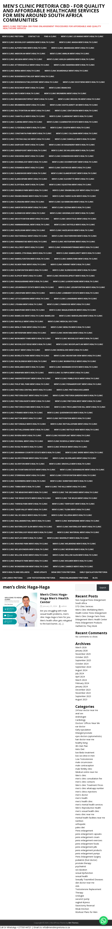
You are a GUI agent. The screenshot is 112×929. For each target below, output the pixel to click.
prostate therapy (83, 863)
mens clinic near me (84, 814)
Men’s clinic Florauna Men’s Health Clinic (23, 202)
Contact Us (34, 36)
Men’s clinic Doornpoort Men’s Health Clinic (75, 162)
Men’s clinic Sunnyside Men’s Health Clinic (71, 481)
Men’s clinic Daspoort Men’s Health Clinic (23, 145)
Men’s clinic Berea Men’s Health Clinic (21, 71)
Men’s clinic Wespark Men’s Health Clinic (73, 549)
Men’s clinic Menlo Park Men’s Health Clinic (24, 327)
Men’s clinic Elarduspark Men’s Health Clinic (24, 179)
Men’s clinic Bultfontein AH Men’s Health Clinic (26, 110)
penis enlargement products (88, 850)
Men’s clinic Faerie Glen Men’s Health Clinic (74, 196)
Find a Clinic (50, 36)
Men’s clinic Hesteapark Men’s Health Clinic (73, 241)
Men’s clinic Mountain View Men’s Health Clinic (77, 355)
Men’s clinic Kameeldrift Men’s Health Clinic (78, 253)
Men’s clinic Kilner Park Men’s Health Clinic (24, 264)
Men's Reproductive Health (88, 807)
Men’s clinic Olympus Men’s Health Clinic (68, 372)
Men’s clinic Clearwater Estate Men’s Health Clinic (72, 122)
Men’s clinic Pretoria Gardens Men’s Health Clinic (78, 395)
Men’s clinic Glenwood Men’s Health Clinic (23, 213)
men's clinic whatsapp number (89, 788)
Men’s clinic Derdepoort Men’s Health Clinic (24, 150)
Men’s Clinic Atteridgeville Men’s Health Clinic (25, 65)
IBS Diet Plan (81, 746)
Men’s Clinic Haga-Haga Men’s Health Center (54, 598)
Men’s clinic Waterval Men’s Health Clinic (78, 532)
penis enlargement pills (86, 847)
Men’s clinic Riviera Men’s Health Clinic (21, 435)
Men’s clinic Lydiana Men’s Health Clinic (22, 304)
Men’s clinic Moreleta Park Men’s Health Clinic (25, 355)
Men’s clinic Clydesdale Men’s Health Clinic (24, 127)
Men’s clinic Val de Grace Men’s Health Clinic (24, 515)
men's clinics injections (86, 791)
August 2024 (81, 670)
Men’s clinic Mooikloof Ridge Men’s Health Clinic (27, 344)
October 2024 (81, 663)
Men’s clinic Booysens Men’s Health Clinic (84, 82)
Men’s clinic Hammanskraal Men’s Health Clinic (26, 224)
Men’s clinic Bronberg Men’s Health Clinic (65, 93)
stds (77, 886)
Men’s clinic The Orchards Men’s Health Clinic (75, 492)
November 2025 (83, 654)
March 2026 (81, 647)
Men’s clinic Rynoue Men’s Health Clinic (67, 447)
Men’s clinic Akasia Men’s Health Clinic (78, 42)
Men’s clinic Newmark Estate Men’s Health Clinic (73, 367)
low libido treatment (84, 752)
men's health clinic (84, 801)
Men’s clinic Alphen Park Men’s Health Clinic (24, 48)
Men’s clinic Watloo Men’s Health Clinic (22, 538)
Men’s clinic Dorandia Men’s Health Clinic (23, 167)
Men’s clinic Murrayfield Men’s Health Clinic (73, 361)
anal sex (79, 713)
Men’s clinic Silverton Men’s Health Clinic (23, 464)
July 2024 (79, 673)
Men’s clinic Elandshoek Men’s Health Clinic (24, 173)
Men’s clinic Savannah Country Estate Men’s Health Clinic (31, 452)
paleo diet (80, 827)
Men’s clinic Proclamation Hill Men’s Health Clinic (79, 407)
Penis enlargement (84, 830)
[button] (103, 920)
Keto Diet (79, 749)
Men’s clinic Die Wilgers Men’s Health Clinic (73, 150)
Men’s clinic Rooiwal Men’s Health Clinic (22, 441)
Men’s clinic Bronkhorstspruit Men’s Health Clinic (28, 99)
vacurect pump (82, 899)
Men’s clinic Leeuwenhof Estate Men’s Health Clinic (28, 287)
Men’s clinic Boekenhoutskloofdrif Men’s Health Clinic (30, 82)
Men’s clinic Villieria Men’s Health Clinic (71, 515)
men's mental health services (89, 804)
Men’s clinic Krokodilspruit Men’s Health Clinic (71, 276)
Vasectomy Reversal (84, 905)
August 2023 (81, 699)
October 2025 (81, 657)
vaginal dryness (82, 902)
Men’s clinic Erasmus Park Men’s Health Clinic (25, 190)
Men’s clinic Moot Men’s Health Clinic (21, 350)
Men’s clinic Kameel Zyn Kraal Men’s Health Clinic (27, 253)
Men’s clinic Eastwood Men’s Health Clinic (70, 167)
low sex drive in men (85, 755)
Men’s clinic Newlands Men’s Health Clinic (23, 367)
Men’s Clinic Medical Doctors (62, 321)
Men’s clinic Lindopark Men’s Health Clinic (23, 293)
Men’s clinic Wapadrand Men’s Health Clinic (77, 521)
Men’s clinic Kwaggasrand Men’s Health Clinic (25, 281)
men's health (81, 798)
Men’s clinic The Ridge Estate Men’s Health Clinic (26, 498)
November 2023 (83, 693)
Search (103, 587)
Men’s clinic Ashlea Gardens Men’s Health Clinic (71, 59)
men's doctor (81, 794)
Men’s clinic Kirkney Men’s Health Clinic (71, 264)
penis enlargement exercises (88, 840)
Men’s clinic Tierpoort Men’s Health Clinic (73, 504)
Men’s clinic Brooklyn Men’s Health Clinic (79, 99)
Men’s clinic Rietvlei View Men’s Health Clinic (76, 429)
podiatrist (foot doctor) (86, 860)
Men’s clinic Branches (60, 88)
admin (64, 606)
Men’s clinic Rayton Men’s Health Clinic (22, 418)
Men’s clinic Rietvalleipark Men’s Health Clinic (73, 424)
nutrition (79, 820)
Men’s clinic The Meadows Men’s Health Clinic (25, 492)
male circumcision (83, 762)
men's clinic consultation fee (88, 778)
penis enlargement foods (87, 843)
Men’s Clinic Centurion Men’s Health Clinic (76, 110)
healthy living (81, 742)
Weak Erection (82, 908)
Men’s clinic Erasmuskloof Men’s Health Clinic (75, 190)
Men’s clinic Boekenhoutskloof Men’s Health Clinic (28, 76)
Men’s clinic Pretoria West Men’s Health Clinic (78, 401)
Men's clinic (80, 775)
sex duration (81, 869)
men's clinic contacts (85, 781)
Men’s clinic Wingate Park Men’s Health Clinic (25, 561)
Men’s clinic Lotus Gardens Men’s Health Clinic (25, 298)
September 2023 (83, 696)
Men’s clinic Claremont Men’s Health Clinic (71, 116)
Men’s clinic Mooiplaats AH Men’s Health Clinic (79, 344)
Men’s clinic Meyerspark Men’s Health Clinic (24, 333)
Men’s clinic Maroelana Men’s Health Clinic (81, 316)
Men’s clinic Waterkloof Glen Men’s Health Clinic (27, 526)
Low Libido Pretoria (12, 578)
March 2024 (81, 680)
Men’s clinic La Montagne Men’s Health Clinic (76, 281)
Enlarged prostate (83, 733)
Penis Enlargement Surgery (88, 856)
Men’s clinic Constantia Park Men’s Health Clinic (26, 133)
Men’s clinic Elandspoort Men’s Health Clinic (74, 173)
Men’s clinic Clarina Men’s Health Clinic (22, 122)
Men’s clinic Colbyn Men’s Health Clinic (70, 127)
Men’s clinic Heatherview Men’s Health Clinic (74, 236)
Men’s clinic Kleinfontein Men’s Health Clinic (25, 270)
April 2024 (80, 676)
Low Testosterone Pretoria (41, 578)
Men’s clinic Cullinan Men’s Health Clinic (76, 133)
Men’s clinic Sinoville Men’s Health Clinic (70, 464)
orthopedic (80, 824)
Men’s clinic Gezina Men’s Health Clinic (71, 207)
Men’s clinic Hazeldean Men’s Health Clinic (23, 230)
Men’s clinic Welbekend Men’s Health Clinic (74, 543)
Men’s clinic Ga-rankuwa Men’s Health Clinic (71, 202)
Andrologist (80, 716)
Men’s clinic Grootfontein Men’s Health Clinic (25, 219)
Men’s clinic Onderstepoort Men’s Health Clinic (26, 378)
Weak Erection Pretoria (63, 572)
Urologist (79, 895)
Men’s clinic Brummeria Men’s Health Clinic (23, 105)
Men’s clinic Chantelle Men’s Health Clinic (23, 116)
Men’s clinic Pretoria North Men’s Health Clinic (26, 401)
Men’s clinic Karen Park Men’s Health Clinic (76, 259)
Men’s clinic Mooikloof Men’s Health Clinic (77, 338)
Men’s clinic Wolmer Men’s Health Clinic (73, 561)
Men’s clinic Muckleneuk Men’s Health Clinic (24, 361)
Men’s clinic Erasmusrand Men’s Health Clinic (25, 196)
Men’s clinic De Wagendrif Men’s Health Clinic (72, 145)
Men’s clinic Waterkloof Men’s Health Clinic (79, 526)
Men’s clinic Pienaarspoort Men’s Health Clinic (77, 384)
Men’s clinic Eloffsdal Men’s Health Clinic (23, 184)
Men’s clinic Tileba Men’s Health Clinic (71, 509)
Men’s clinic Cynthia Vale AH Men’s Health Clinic (26, 139)
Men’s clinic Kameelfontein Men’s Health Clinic (26, 259)
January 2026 (81, 650)
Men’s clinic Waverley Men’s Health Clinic (68, 538)
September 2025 (83, 660)
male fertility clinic (83, 768)
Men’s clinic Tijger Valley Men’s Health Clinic (24, 509)
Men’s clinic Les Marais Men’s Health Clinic (82, 36)
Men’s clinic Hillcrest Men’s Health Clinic (23, 247)
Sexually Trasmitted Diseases (89, 879)
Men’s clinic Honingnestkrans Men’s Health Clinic (74, 247)
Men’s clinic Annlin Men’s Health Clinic (69, 53)
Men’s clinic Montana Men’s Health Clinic (71, 333)
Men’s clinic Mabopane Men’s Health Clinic (23, 310)
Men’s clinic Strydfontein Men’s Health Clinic (73, 475)
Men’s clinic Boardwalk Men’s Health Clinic (66, 71)
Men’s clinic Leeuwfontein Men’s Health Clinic (81, 287)
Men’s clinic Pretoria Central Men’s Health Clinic (27, 390)
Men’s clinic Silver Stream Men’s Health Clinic (25, 458)
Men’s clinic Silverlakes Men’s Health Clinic (74, 458)
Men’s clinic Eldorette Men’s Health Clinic (73, 179)
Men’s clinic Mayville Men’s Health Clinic (22, 321)
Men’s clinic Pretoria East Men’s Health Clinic (25, 395)
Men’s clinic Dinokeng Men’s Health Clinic (23, 156)
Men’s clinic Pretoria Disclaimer (73, 390)
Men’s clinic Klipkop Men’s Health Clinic (22, 276)
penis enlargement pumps (87, 853)
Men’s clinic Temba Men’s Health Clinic (21, 486)
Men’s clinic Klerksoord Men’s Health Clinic (74, 270)
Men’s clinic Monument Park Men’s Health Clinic (26, 338)
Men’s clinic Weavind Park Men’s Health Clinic (25, 543)
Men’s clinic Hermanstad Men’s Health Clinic (24, 241)
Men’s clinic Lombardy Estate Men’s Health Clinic (74, 293)
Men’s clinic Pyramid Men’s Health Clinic (22, 412)
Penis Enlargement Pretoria (74, 578)
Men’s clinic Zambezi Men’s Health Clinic (73, 566)
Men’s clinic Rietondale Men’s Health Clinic (24, 424)
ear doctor (80, 726)
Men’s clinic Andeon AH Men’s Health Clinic (23, 53)
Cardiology (80, 720)
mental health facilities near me (90, 817)
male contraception (84, 765)
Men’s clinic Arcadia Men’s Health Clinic (22, 59)
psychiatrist (80, 866)
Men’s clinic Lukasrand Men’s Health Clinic (75, 298)
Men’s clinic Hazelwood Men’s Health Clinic (72, 230)
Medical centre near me (86, 772)
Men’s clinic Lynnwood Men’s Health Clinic (68, 304)
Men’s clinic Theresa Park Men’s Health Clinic (25, 504)
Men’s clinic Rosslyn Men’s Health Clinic (22, 447)
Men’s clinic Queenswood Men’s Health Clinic (70, 412)
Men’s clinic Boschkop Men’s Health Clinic (23, 88)
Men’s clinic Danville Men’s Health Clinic (75, 139)
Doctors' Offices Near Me (87, 723)
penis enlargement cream (87, 837)
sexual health (81, 876)
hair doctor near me (84, 739)
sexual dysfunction (84, 873)
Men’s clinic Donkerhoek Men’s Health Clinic (71, 156)
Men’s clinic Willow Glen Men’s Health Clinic (75, 555)
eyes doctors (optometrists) (88, 736)
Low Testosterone (84, 759)
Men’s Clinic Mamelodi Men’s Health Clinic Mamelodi (28, 316)
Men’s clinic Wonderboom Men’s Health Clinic (25, 566)
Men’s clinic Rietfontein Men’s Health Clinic (69, 418)
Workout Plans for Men (86, 912)
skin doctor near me (84, 882)
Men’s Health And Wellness (15, 572)
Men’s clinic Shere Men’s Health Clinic (84, 452)
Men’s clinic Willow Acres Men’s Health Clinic (25, 555)
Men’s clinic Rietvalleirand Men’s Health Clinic (26, 429)
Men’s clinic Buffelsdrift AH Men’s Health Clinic (74, 105)
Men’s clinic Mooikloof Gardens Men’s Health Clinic (28, 42)
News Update (40, 572)
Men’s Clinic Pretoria (12, 36)
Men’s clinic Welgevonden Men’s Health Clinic (25, 549)
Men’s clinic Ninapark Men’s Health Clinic (23, 372)
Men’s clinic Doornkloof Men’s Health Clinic (25, 162)
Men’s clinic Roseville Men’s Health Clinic (68, 441)
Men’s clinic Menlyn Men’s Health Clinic (71, 327)
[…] (61, 623)
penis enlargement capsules (88, 834)
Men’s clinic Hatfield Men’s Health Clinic (74, 224)
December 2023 (83, 689)
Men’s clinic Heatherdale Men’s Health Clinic (24, 236)
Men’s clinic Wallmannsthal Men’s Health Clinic (26, 521)
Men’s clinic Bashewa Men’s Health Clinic (74, 65)
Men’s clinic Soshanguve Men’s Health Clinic (82, 469)
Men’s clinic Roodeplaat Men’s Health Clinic (68, 435)
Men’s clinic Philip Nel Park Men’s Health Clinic (25, 384)
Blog (95, 578)
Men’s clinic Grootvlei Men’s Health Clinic (75, 219)
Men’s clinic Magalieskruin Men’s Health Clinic (72, 310)
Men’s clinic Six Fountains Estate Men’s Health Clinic (28, 469)
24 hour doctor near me (86, 710)
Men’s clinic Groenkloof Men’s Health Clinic (72, 213)
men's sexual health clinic (87, 811)
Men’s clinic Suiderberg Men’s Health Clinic (24, 481)
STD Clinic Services (84, 606)
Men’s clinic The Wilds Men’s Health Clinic (76, 498)
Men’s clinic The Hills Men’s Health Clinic (65, 486)
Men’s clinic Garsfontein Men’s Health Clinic (24, 207)
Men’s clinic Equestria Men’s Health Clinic (70, 184)
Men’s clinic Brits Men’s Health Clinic (21, 93)
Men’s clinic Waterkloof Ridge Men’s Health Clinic (27, 532)
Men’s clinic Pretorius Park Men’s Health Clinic (26, 407)
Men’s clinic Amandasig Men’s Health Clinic (72, 48)
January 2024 (81, 686)
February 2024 (82, 683)
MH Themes (73, 923)
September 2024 (83, 666)
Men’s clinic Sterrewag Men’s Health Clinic (23, 475)
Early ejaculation (83, 729)
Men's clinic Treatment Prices (89, 785)
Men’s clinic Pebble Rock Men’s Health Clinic (77, 378)
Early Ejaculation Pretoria (93, 572)
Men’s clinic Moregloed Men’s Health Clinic (66, 350)
